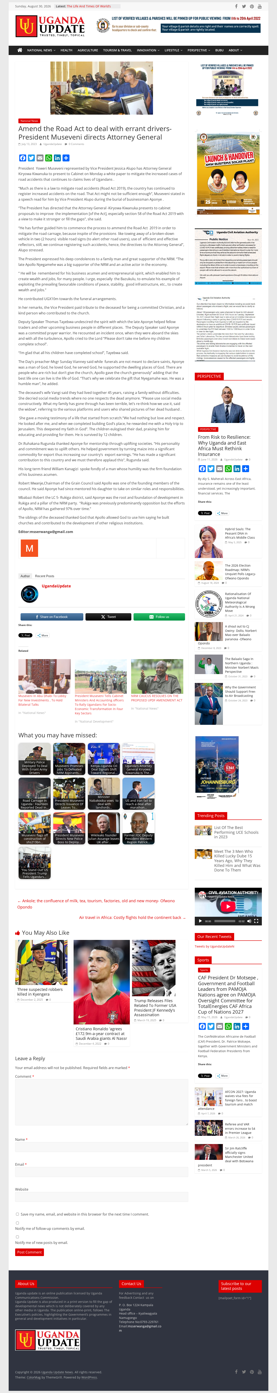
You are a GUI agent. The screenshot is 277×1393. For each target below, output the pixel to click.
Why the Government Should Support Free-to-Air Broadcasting (240, 691)
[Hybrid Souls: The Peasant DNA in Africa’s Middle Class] (209, 527)
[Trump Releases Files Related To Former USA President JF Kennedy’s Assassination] (154, 942)
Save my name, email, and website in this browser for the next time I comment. (85, 1214)
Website (21, 1189)
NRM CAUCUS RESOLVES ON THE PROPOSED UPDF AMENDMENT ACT (156, 698)
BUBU (219, 50)
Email (21, 1164)
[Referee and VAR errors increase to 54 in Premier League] (209, 1122)
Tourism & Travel (117, 50)
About (234, 50)
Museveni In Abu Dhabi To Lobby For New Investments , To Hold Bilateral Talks (42, 700)
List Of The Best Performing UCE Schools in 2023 (236, 832)
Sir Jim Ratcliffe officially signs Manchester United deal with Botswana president (225, 1156)
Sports (204, 970)
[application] (228, 906)
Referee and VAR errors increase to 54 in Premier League (240, 1128)
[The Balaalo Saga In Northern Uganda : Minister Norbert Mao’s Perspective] (209, 657)
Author (25, 576)
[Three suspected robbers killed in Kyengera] (41, 942)
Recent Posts (44, 576)
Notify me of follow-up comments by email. (50, 1228)
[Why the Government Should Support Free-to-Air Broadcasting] (209, 685)
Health (66, 50)
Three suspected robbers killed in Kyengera (40, 992)
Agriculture (88, 50)
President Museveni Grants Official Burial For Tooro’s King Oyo (92, 6)
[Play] (200, 921)
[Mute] (249, 921)
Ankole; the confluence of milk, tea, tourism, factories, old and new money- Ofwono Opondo (96, 904)
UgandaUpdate (53, 144)
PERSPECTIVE (197, 50)
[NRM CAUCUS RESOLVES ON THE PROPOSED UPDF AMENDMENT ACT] (157, 676)
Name (21, 1139)
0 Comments (76, 144)
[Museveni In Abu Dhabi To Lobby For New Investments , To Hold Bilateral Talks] (44, 676)
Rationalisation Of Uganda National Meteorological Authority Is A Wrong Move (240, 602)
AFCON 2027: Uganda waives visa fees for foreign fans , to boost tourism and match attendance (227, 1100)
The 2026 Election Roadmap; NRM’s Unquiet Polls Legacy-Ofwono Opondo (240, 571)
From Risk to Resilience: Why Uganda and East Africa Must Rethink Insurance (224, 445)
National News (39, 50)
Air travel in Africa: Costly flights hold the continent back (132, 917)
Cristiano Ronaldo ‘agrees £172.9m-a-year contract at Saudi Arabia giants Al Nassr (101, 1033)
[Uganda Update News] (20, 50)
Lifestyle (172, 50)
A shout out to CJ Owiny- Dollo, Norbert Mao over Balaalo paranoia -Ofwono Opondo (227, 634)
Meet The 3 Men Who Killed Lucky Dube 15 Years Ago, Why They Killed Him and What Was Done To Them (237, 861)
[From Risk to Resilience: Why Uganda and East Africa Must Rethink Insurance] (228, 386)
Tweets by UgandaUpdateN (214, 946)
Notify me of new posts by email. (41, 1242)
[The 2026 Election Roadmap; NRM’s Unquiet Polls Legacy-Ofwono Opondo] (209, 563)
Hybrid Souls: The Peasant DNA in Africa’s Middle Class (240, 533)
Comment (24, 1076)
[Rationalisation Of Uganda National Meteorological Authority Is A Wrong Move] (209, 592)
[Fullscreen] (256, 921)
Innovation (146, 50)
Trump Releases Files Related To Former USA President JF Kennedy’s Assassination (155, 1007)
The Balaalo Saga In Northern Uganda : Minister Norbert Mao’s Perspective (242, 665)
